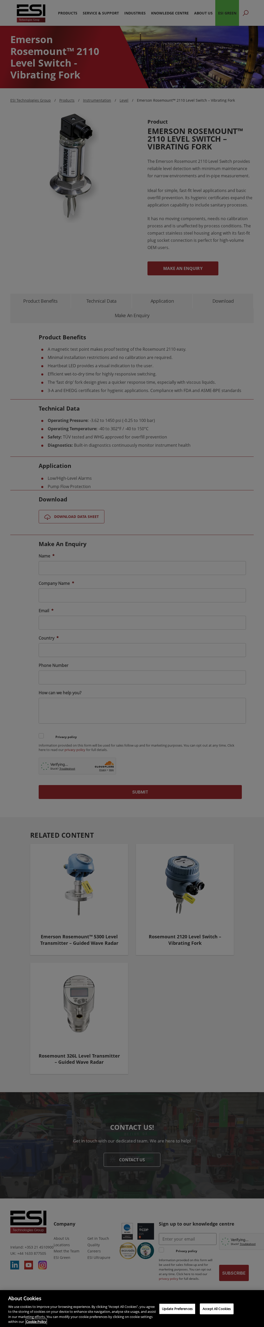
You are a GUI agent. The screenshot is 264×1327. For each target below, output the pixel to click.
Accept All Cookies (217, 1308)
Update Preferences (177, 1308)
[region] (132, 1308)
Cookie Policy (36, 1321)
